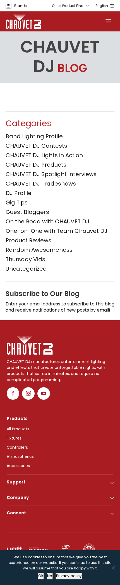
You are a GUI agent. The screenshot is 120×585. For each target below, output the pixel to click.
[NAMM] (38, 549)
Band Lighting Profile (34, 136)
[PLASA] (65, 549)
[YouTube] (43, 393)
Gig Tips (17, 202)
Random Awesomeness (39, 250)
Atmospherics (20, 456)
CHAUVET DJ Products (36, 165)
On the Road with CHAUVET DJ (47, 221)
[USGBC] (89, 549)
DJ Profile (19, 193)
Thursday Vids (25, 259)
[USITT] (14, 549)
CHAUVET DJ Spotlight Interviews (51, 174)
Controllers (17, 447)
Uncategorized (26, 269)
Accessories (18, 465)
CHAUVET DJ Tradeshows (41, 183)
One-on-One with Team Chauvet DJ (56, 231)
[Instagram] (28, 393)
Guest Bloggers (27, 212)
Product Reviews (28, 240)
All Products (18, 429)
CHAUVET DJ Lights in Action (44, 155)
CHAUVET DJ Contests (36, 146)
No (49, 576)
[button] (16, 6)
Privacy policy (69, 576)
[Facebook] (13, 393)
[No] (113, 568)
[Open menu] (108, 21)
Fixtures (14, 438)
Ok (40, 576)
